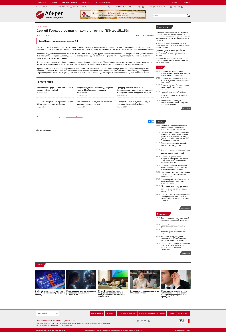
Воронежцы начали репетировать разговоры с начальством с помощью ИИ (81, 293)
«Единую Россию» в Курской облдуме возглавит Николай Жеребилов (133, 103)
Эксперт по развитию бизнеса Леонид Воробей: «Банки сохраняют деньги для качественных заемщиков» (175, 152)
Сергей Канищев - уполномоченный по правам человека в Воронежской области (175, 220)
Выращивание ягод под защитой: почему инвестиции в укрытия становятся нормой (174, 145)
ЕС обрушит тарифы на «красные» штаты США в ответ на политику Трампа (54, 103)
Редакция (85, 2)
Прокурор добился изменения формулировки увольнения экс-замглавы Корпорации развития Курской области (135, 90)
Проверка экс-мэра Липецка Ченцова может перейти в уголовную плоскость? (175, 87)
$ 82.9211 (174, 2)
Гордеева (62, 54)
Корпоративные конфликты (152, 313)
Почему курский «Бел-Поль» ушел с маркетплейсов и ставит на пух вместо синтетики (175, 181)
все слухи (186, 108)
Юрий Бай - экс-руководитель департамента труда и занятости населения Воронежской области (174, 238)
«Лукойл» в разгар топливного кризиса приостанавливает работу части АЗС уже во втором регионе (173, 45)
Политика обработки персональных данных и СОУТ (56, 321)
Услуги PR (53, 2)
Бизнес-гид (183, 313)
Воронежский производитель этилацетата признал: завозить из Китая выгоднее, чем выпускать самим (172, 60)
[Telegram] (152, 121)
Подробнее (186, 253)
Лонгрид (160, 122)
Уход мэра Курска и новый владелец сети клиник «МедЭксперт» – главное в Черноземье (95, 90)
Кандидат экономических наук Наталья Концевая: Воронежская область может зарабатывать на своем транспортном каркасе (171, 53)
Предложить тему (157, 7)
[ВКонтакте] (149, 121)
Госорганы (139, 330)
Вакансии (105, 330)
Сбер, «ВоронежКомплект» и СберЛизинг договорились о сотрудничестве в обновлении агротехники (111, 294)
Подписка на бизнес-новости (92, 330)
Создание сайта (179, 330)
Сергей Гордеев (53, 47)
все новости (185, 208)
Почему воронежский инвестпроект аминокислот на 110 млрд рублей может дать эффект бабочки (174, 167)
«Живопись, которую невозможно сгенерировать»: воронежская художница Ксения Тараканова (174, 127)
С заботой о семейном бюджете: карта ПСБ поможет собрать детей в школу (50, 293)
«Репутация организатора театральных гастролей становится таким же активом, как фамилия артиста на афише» (174, 159)
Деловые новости (126, 313)
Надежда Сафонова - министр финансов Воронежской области (173, 226)
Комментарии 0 (46, 131)
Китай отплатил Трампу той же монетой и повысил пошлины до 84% (94, 103)
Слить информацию (115, 330)
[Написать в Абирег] (143, 6)
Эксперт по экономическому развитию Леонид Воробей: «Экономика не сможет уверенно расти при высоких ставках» (175, 197)
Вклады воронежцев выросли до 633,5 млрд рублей (144, 292)
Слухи (159, 67)
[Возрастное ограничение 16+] (108, 6)
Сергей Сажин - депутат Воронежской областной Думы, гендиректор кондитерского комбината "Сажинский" (175, 246)
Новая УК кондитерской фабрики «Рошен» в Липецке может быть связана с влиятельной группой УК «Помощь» (174, 95)
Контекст (39, 265)
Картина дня (97, 313)
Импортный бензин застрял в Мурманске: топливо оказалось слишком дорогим (172, 33)
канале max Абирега (74, 117)
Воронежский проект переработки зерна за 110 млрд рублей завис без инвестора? (175, 80)
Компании (132, 330)
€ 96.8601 (186, 2)
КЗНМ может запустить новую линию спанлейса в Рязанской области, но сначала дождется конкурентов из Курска (175, 189)
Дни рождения (162, 214)
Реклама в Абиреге (69, 2)
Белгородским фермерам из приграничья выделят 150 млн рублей (54, 89)
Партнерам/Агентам (102, 2)
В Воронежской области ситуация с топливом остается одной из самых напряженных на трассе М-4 (173, 38)
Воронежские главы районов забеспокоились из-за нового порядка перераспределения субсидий (175, 73)
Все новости (42, 314)
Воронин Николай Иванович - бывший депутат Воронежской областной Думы (175, 232)
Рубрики (41, 2)
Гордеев (66, 49)
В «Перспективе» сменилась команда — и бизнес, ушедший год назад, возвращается (175, 174)
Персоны (125, 330)
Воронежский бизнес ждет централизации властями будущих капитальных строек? (174, 102)
